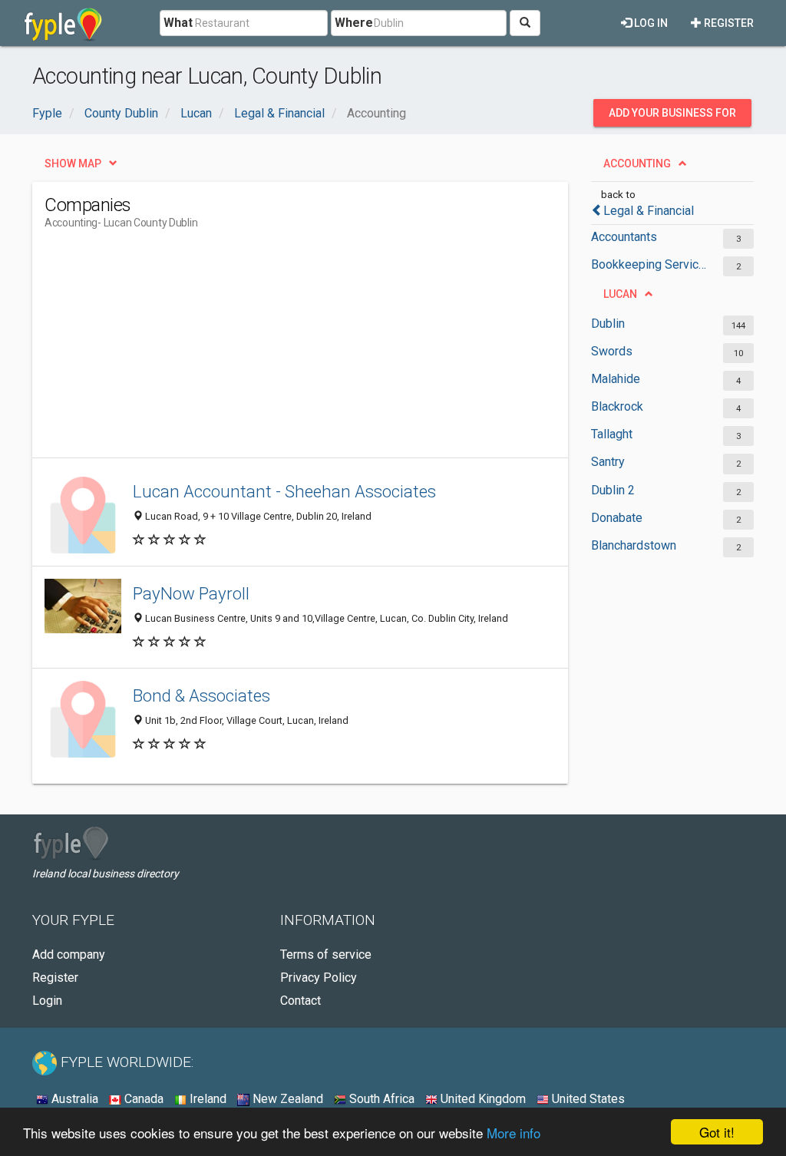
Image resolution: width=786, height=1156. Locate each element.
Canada (142, 1099)
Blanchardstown (633, 545)
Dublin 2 (613, 490)
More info (513, 1132)
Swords (611, 351)
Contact (300, 1000)
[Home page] (63, 23)
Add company (68, 954)
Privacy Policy (318, 977)
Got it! (717, 1131)
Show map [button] (73, 163)
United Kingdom (482, 1099)
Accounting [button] (637, 163)
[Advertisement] (324, 350)
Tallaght (611, 434)
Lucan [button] (620, 294)
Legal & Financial (648, 210)
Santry (608, 461)
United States (587, 1099)
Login (47, 1000)
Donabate (616, 517)
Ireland (206, 1099)
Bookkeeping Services (649, 264)
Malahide (615, 379)
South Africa (380, 1099)
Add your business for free (672, 117)
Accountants (624, 237)
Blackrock (617, 406)
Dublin (608, 323)
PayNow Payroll (191, 593)
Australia (73, 1099)
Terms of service (326, 954)
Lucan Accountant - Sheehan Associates (284, 491)
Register (728, 23)
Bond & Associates (201, 695)
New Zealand (286, 1099)
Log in (650, 23)
